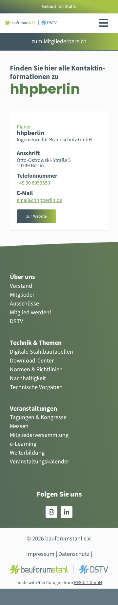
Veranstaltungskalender (39, 462)
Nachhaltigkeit (28, 378)
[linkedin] (66, 512)
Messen (19, 426)
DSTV (16, 321)
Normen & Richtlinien (36, 369)
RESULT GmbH (88, 582)
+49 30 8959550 (33, 182)
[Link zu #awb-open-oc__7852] (103, 23)
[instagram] (51, 512)
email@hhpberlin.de (39, 200)
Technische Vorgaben (36, 387)
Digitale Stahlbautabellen (41, 352)
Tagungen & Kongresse (38, 417)
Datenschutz (73, 554)
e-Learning (23, 444)
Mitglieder (22, 295)
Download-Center (32, 361)
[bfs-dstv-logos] (30, 23)
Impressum (40, 554)
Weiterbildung (27, 453)
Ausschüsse (24, 304)
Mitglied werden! (30, 312)
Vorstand (21, 286)
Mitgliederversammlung (39, 435)
